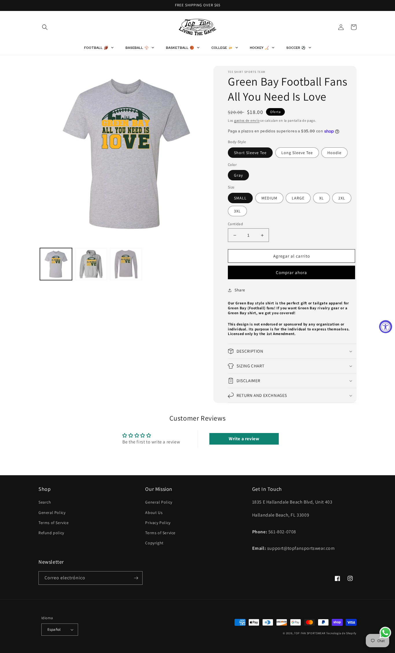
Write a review (244, 439)
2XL (341, 198)
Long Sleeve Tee (297, 152)
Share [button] (240, 290)
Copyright (154, 542)
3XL (237, 211)
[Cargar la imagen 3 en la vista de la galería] (126, 264)
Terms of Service (53, 522)
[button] (44, 27)
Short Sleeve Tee (250, 152)
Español (54, 629)
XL (321, 198)
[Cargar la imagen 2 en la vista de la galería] (91, 264)
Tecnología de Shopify (341, 633)
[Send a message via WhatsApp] (385, 632)
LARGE (298, 198)
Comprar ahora (291, 272)
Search (44, 502)
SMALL (240, 198)
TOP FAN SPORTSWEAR (310, 633)
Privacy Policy (157, 522)
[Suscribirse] (136, 578)
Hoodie (334, 152)
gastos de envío (247, 120)
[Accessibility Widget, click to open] (385, 326)
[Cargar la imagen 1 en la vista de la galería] (56, 264)
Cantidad (235, 223)
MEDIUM (269, 198)
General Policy (51, 512)
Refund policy (51, 532)
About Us (154, 512)
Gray (238, 175)
